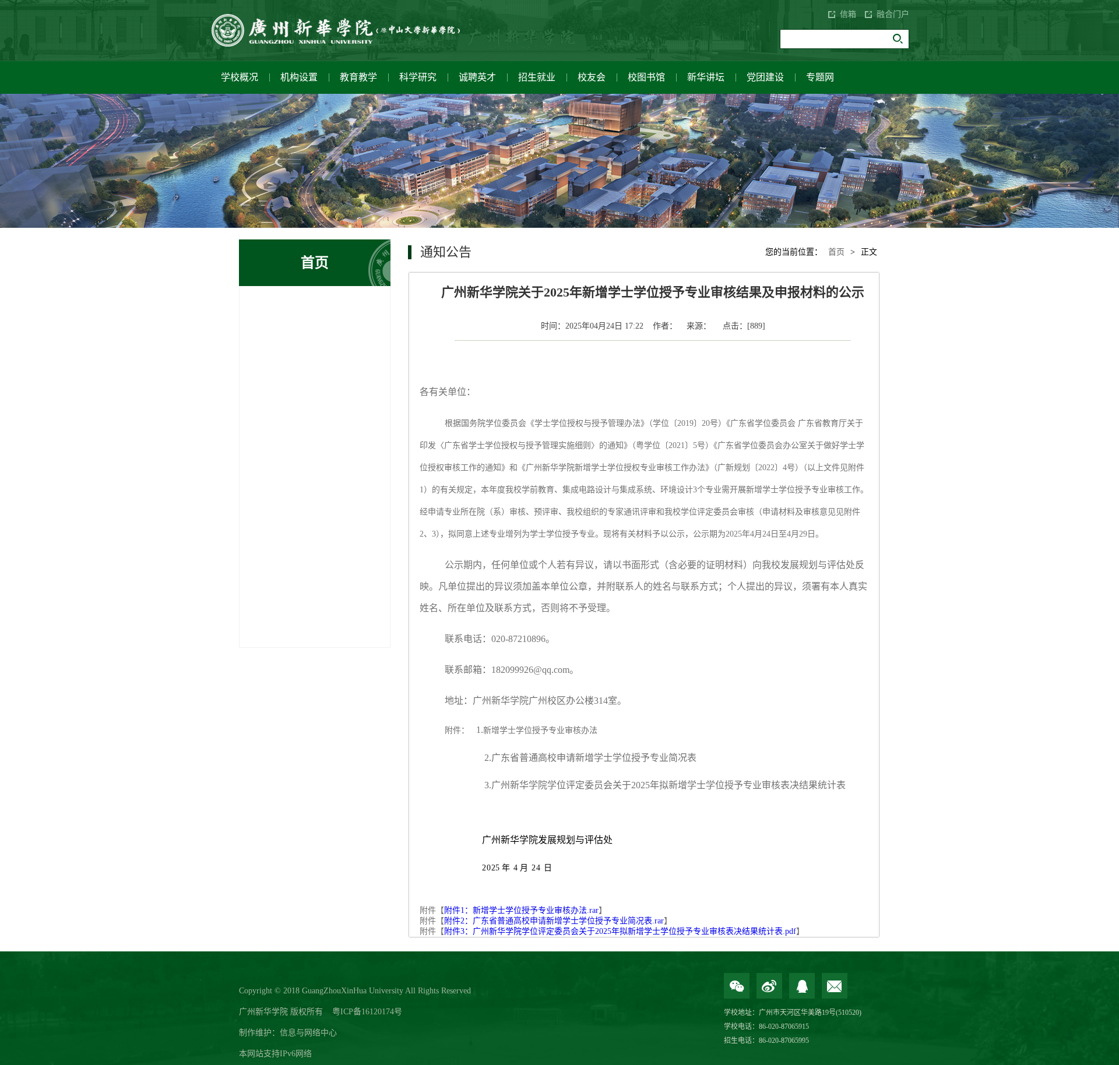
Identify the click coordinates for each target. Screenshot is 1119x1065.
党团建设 (765, 77)
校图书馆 (646, 77)
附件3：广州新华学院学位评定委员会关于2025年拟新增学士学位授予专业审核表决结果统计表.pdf (620, 931)
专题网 (820, 77)
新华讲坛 (705, 77)
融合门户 (893, 14)
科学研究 (418, 77)
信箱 (848, 14)
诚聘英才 (477, 77)
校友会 (592, 77)
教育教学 (358, 77)
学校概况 (239, 77)
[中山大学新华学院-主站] (344, 30)
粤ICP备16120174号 (367, 1011)
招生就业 (536, 77)
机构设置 (299, 77)
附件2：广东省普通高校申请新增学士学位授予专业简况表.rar (554, 920)
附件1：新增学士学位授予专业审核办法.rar (521, 910)
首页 (836, 252)
